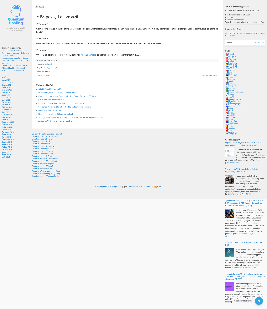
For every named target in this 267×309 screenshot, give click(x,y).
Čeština (231, 70)
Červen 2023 (7, 90)
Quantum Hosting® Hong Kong (44, 146)
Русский (231, 118)
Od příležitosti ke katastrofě (13, 51)
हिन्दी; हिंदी (231, 89)
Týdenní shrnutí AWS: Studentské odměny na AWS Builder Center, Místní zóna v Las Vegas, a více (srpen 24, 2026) (245, 276)
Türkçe (231, 130)
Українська (232, 132)
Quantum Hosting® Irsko (42, 139)
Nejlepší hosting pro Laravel (49, 110)
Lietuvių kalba (233, 101)
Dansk (230, 72)
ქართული (232, 81)
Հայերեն (232, 60)
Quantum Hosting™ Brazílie (43, 166)
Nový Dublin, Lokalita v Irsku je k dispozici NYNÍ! (58, 93)
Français (231, 79)
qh (42, 60)
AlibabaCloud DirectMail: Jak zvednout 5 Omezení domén (61, 103)
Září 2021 (6, 112)
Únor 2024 (6, 87)
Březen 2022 (7, 107)
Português (232, 114)
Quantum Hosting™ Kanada (43, 149)
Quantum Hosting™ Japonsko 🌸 (45, 176)
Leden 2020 (6, 130)
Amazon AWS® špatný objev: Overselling (55, 121)
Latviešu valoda (234, 99)
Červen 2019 (7, 142)
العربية (230, 58)
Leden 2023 (6, 95)
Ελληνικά (232, 85)
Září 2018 (6, 157)
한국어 (231, 98)
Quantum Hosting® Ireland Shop (45, 136)
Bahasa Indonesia (235, 92)
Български (232, 63)
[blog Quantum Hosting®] (16, 15)
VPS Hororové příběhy (210, 75)
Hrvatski (231, 69)
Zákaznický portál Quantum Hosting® (47, 134)
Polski (230, 112)
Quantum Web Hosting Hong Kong (46, 171)
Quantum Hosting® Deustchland (45, 159)
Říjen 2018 (6, 155)
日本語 (231, 96)
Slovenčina (232, 121)
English (231, 54)
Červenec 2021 (8, 115)
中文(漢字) (232, 67)
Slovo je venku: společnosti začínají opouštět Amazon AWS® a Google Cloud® (70, 118)
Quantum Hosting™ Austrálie (43, 154)
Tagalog (231, 128)
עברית (230, 87)
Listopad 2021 (7, 110)
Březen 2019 (7, 150)
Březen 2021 (7, 117)
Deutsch (231, 83)
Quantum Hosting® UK (41, 141)
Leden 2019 (6, 152)
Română (231, 116)
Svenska (231, 127)
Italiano (231, 94)
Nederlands (232, 74)
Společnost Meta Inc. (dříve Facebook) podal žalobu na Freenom (64, 107)
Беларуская (233, 61)
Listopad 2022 (7, 97)
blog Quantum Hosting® (107, 187)
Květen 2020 (7, 127)
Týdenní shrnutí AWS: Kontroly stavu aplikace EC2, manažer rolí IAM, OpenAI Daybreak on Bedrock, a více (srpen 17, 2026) (244, 203)
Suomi (230, 78)
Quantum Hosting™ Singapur (43, 151)
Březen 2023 (7, 92)
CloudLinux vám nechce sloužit (14, 66)
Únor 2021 (6, 120)
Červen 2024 (7, 85)
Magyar (231, 90)
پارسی (230, 110)
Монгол (231, 107)
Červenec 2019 (8, 140)
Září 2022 (6, 100)
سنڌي (230, 119)
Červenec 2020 (8, 122)
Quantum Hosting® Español (43, 164)
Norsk (230, 108)
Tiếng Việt (232, 134)
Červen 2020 (7, 125)
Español (231, 125)
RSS (159, 187)
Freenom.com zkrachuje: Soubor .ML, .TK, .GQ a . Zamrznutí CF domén (15, 60)
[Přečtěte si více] (232, 163)
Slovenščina (233, 123)
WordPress (145, 187)
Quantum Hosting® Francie (43, 156)
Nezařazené (48, 64)
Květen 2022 (7, 105)
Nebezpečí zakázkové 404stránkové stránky (56, 114)
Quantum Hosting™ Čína (42, 169)
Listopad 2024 (7, 83)
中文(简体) (232, 65)
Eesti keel (232, 76)
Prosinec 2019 (8, 132)
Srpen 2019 (6, 137)
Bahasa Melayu (234, 105)
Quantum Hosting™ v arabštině (44, 161)
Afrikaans (232, 56)
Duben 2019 (7, 147)
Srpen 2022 (6, 102)
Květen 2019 (7, 145)
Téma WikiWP (134, 187)
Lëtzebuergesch (234, 103)
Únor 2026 (6, 80)
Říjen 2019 (6, 135)
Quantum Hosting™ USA (42, 144)
